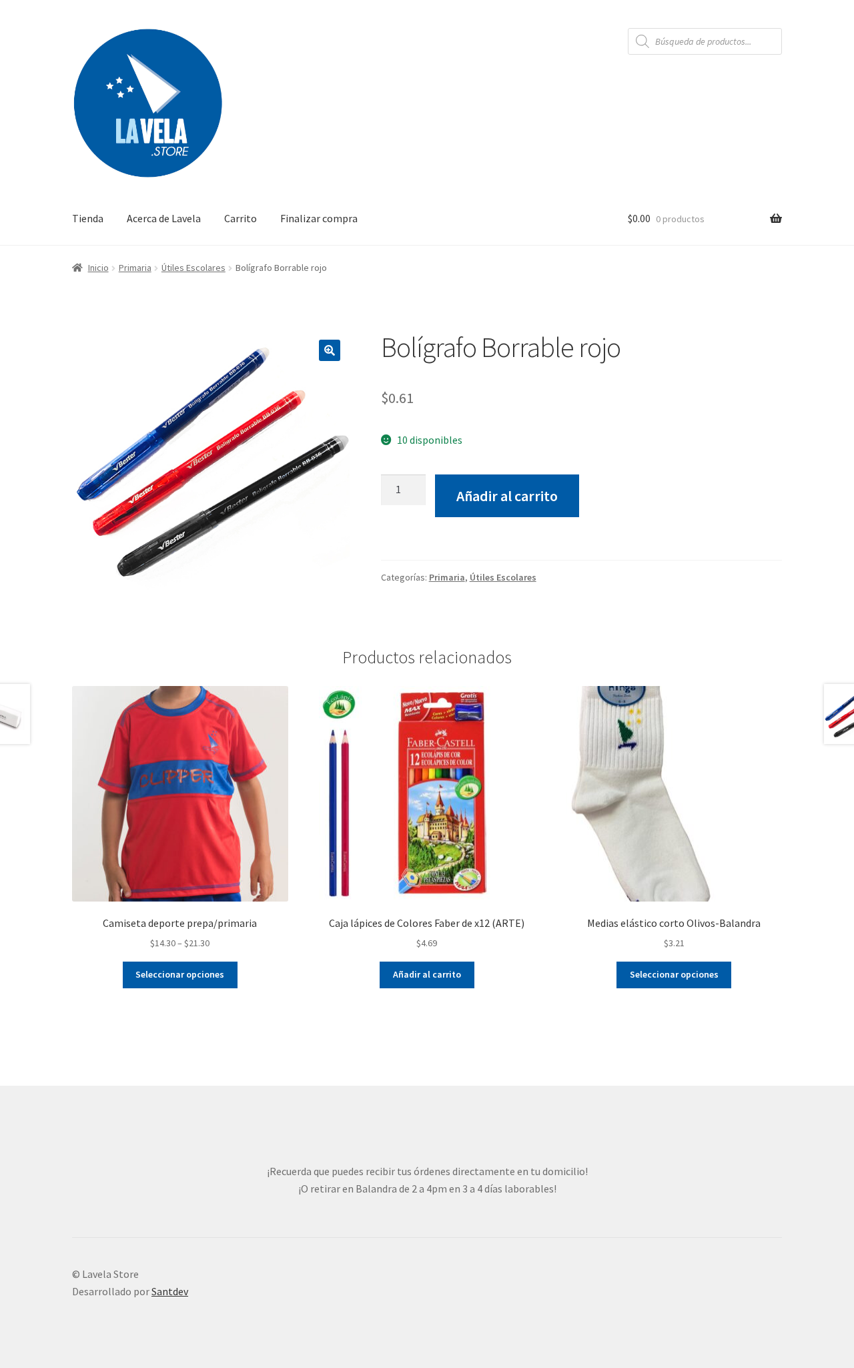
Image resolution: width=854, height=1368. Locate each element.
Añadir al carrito (507, 495)
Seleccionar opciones (179, 974)
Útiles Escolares (193, 268)
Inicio (98, 268)
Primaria (135, 268)
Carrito (240, 218)
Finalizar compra (319, 218)
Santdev (169, 1291)
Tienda (87, 218)
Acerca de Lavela (164, 218)
